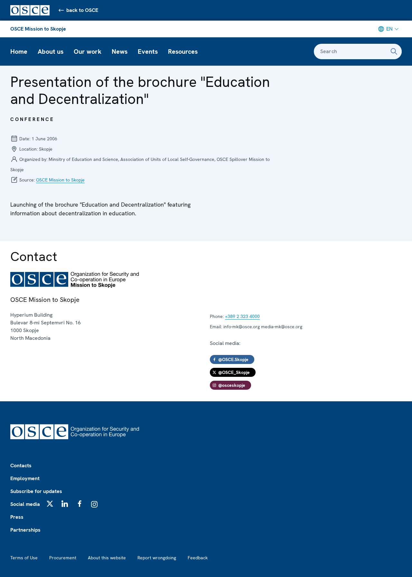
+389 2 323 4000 (242, 316)
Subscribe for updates (36, 491)
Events (148, 51)
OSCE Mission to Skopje (38, 28)
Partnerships (25, 529)
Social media (25, 504)
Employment (25, 478)
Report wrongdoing (156, 558)
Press (16, 517)
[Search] (394, 51)
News (119, 51)
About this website (107, 558)
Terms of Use (24, 558)
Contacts (21, 465)
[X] (50, 503)
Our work (87, 51)
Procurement (62, 558)
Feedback (198, 558)
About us (50, 51)
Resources (183, 51)
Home (18, 51)
